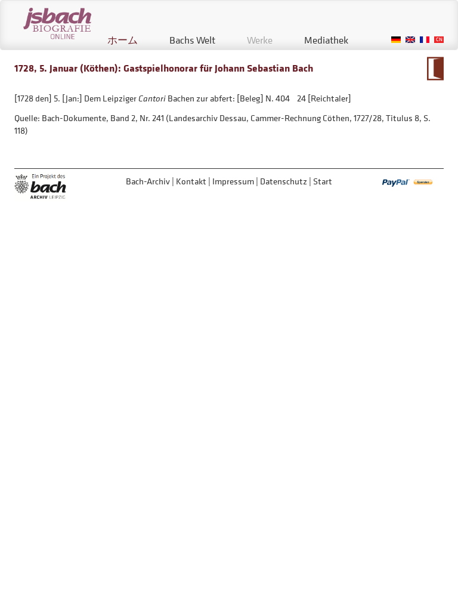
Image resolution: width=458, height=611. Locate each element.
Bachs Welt (192, 40)
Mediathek (326, 40)
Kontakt (191, 181)
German (396, 39)
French (424, 39)
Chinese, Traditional (439, 39)
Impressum (233, 181)
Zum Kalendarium (435, 69)
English (410, 39)
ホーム (122, 40)
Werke (260, 40)
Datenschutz (283, 181)
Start (322, 181)
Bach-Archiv (148, 181)
